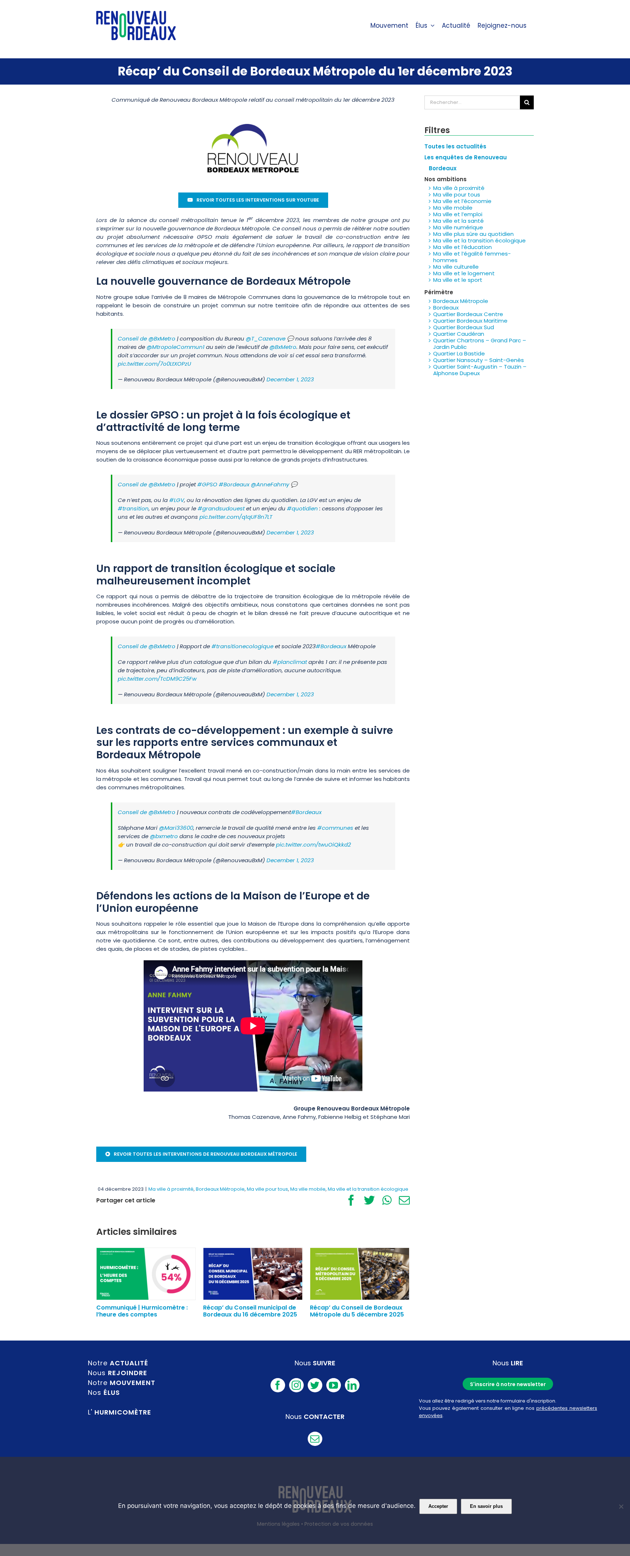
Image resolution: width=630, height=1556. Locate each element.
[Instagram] (296, 1385)
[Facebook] (278, 1385)
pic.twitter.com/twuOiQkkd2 (313, 844)
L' (119, 1412)
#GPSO (207, 484)
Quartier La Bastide (459, 353)
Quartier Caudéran (458, 334)
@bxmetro (164, 836)
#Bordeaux (234, 484)
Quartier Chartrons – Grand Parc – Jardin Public (479, 344)
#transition (133, 508)
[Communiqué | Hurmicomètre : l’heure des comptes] (146, 1273)
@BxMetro (161, 338)
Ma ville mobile (308, 1189)
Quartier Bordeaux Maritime (470, 320)
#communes (335, 828)
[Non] (621, 1506)
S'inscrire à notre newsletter (508, 1384)
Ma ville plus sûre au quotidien (473, 234)
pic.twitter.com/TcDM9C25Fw (157, 678)
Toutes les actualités (455, 146)
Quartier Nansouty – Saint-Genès (478, 360)
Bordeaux (446, 307)
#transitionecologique (242, 646)
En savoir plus (486, 1506)
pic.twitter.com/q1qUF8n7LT (235, 517)
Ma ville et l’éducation (462, 247)
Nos (104, 1392)
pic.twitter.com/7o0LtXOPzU (154, 363)
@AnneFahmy (270, 484)
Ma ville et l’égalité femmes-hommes (472, 257)
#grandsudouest (221, 508)
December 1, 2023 (290, 379)
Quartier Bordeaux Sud (463, 327)
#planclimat (290, 662)
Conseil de (133, 338)
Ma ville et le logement (464, 273)
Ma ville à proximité (171, 1189)
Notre (118, 1363)
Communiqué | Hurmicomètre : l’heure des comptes (142, 1311)
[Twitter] (315, 1385)
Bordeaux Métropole (220, 1189)
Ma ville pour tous (267, 1189)
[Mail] (315, 1439)
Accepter (438, 1506)
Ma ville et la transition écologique (368, 1189)
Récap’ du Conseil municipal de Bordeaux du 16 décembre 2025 (250, 1311)
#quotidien (302, 508)
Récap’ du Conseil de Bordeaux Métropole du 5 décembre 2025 (357, 1311)
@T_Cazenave (265, 338)
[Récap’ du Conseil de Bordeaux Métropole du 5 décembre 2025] (359, 1273)
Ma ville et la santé (458, 221)
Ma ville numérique (458, 227)
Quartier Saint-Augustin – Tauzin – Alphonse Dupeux (479, 370)
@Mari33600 (176, 828)
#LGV (176, 500)
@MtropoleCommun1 (176, 347)
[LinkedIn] (352, 1385)
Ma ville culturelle (456, 267)
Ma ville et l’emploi (457, 214)
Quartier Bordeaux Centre (468, 314)
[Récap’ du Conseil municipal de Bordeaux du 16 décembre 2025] (252, 1273)
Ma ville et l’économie (462, 201)
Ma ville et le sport (457, 280)
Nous (117, 1372)
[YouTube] (333, 1385)
